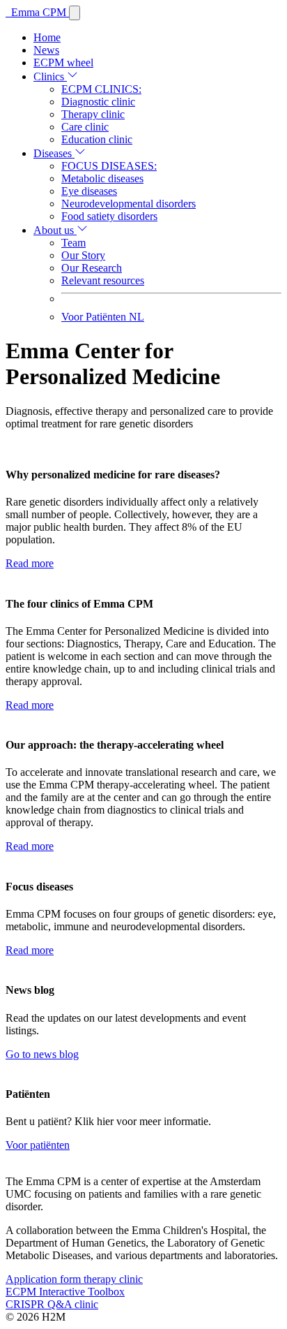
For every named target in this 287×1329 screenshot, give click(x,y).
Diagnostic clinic (98, 102)
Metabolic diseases (102, 178)
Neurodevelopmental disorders (128, 204)
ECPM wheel (63, 62)
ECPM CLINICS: (101, 89)
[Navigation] (74, 13)
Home (47, 37)
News (46, 50)
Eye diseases (89, 191)
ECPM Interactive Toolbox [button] (65, 1292)
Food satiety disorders (109, 216)
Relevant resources (102, 280)
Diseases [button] (54, 153)
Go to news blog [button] (42, 1054)
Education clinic (96, 139)
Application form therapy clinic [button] (74, 1279)
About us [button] (55, 230)
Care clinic (85, 127)
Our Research (91, 268)
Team (73, 243)
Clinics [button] (50, 76)
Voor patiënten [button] (38, 1145)
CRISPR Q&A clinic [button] (52, 1304)
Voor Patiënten (102, 317)
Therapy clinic (93, 114)
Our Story (83, 255)
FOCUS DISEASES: (109, 166)
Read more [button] (30, 563)
